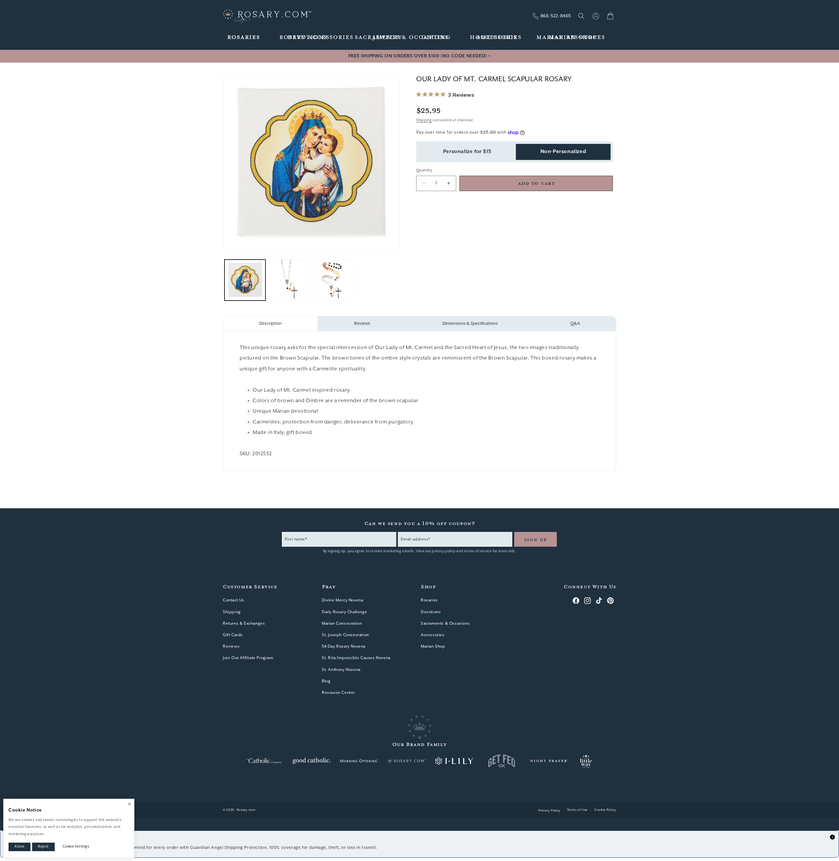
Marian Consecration (342, 623)
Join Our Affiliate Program (248, 658)
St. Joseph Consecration (345, 635)
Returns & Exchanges (244, 623)
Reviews (362, 323)
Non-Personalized (563, 152)
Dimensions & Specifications (470, 323)
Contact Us (233, 600)
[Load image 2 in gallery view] (289, 280)
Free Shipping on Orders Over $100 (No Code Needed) (419, 56)
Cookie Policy (605, 810)
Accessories (433, 635)
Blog (326, 681)
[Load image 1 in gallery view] (244, 280)
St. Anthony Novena (341, 669)
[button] (244, 37)
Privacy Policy (549, 810)
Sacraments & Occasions (445, 623)
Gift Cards (233, 635)
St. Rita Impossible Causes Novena (356, 658)
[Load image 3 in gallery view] (333, 280)
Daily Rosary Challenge (344, 612)
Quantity (424, 170)
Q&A (575, 323)
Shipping (424, 120)
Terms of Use (577, 810)
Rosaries (429, 600)
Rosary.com (246, 810)
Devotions (431, 612)
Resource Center (338, 692)
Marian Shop (433, 646)
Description (270, 323)
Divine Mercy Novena (342, 600)
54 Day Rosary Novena (343, 646)
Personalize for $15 (467, 152)
